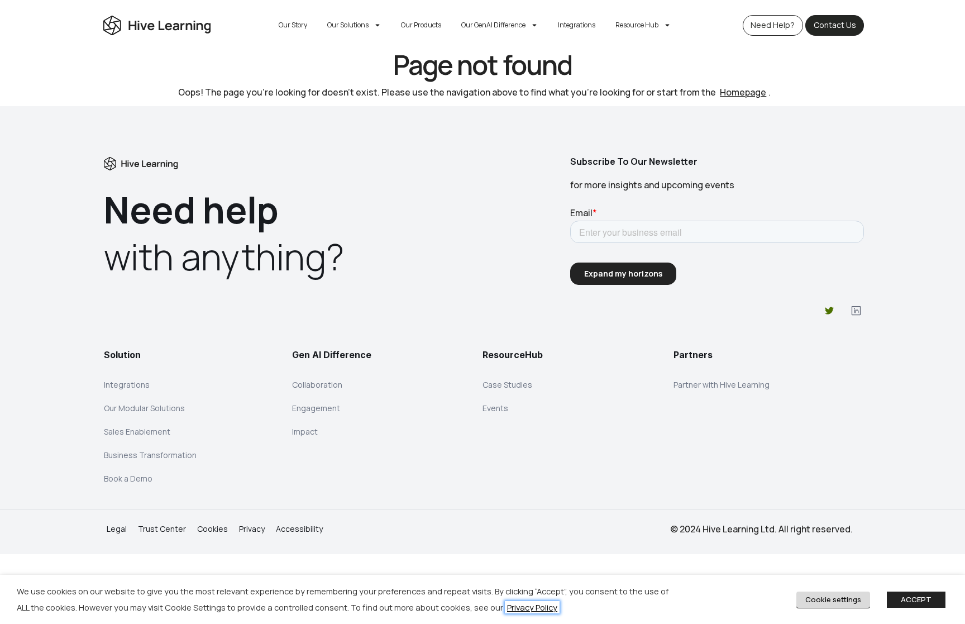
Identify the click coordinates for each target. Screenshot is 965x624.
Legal (117, 528)
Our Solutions (348, 25)
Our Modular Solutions (144, 408)
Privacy (252, 528)
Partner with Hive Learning (721, 384)
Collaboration (317, 384)
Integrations (576, 25)
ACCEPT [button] (916, 599)
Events (495, 408)
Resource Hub (636, 25)
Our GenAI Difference (493, 25)
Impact (305, 431)
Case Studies (507, 384)
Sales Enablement (137, 431)
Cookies (212, 528)
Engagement (316, 408)
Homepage (743, 92)
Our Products (421, 25)
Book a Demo (128, 478)
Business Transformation (150, 455)
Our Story (293, 25)
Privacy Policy (532, 607)
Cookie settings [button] (833, 599)
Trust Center (162, 528)
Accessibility (299, 528)
